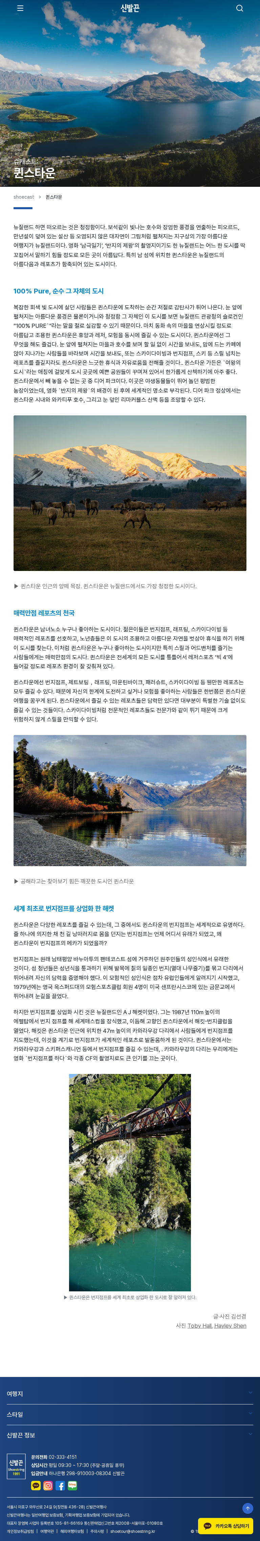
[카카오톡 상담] (36, 1485)
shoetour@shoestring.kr (132, 1531)
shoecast (24, 197)
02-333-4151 (63, 1457)
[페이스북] (60, 1485)
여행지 (15, 1393)
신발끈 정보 (21, 1435)
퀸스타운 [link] (54, 197)
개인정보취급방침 (20, 1531)
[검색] (239, 8)
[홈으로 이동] (130, 8)
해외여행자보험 (72, 1531)
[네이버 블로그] (72, 1485)
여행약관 (47, 1531)
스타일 (15, 1414)
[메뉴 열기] (20, 8)
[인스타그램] (48, 1485)
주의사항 (97, 1531)
